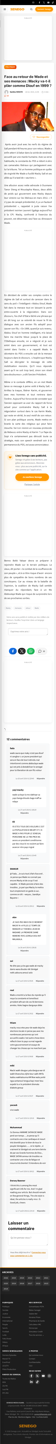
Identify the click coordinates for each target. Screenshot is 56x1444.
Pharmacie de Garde (37, 1321)
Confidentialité (42, 1417)
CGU (30, 1365)
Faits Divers (6, 1338)
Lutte (4, 1335)
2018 (22, 1283)
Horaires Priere (34, 1317)
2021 (46, 1278)
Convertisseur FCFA (36, 1306)
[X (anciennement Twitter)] (44, 2)
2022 (38, 1278)
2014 (6, 1289)
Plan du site (12, 1417)
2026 (6, 1278)
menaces (18, 608)
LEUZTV (5, 1365)
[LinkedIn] (31, 1381)
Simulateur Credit (36, 1331)
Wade (37, 608)
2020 (6, 1283)
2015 (46, 1283)
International (7, 1321)
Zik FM (4, 1386)
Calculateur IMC (35, 1324)
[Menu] (5, 9)
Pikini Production (9, 1369)
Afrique (5, 1345)
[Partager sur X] (22, 651)
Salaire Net (33, 1313)
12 (8, 95)
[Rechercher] (31, 9)
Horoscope (33, 1328)
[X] (37, 1376)
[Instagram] (49, 1376)
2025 (14, 1278)
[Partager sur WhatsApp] (31, 651)
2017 (30, 1283)
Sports (4, 1328)
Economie (6, 1317)
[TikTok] (53, 2)
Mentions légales (24, 1417)
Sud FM (5, 1389)
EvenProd (6, 1362)
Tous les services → (36, 1335)
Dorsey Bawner (17, 1180)
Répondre (41, 778)
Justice (5, 1313)
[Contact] (33, 2)
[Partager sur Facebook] (13, 651)
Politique (10, 67)
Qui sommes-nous (36, 1355)
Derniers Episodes (9, 1355)
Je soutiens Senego (32, 477)
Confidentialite (34, 1362)
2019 (14, 1283)
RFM (4, 1382)
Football (5, 1331)
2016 (38, 1283)
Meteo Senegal (34, 1310)
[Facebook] (39, 2)
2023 (30, 1278)
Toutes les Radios (9, 1378)
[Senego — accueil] (17, 9)
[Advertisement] (28, 39)
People (5, 1324)
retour (28, 608)
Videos (4, 1342)
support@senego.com (42, 1414)
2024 (22, 1278)
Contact (32, 1358)
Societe (5, 1310)
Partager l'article (32, 484)
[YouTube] (48, 2)
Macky (8, 608)
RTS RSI (5, 1393)
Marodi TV (6, 1358)
